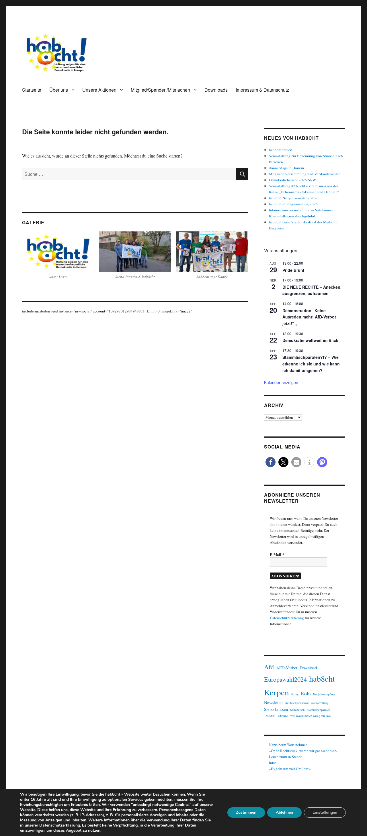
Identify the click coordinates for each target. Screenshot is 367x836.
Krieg (294, 694)
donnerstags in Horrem (286, 167)
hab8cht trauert (280, 149)
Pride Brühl (293, 270)
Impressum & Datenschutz (262, 89)
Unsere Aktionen (99, 89)
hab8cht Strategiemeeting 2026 (293, 203)
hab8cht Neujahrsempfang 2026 (294, 197)
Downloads (216, 89)
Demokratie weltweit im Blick (310, 340)
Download (308, 667)
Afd (269, 667)
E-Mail (277, 554)
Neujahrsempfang (324, 694)
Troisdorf (270, 716)
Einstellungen (325, 812)
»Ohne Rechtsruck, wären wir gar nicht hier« (303, 750)
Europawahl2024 (285, 679)
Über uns (58, 89)
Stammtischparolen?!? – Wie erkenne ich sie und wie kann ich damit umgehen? (311, 363)
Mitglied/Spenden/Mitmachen (160, 89)
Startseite (31, 89)
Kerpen (276, 692)
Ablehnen (284, 812)
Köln (306, 693)
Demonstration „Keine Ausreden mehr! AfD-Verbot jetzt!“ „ (309, 317)
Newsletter (273, 702)
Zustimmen (246, 812)
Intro (272, 762)
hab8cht (322, 678)
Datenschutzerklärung (287, 617)
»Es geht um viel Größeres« (290, 768)
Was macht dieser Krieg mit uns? (310, 716)
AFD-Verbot (286, 667)
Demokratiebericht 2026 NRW (292, 179)
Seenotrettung (319, 703)
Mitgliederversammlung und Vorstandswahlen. (305, 173)
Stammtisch (297, 710)
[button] (271, 462)
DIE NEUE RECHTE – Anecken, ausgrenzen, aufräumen (311, 290)
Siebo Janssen (276, 709)
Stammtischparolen (318, 710)
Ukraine (283, 716)
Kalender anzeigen (281, 382)
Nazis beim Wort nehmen (288, 744)
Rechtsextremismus (297, 703)
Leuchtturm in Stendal (286, 756)
